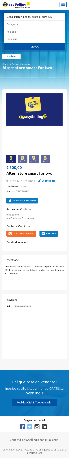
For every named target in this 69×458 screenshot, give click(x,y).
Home (5, 64)
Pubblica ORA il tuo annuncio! (34, 402)
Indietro (12, 56)
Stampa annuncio (22, 306)
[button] (10, 111)
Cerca (35, 46)
